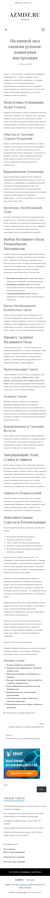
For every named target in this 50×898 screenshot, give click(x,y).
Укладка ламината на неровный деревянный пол (26, 725)
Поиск (6, 785)
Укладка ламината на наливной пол (21, 665)
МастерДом (25, 19)
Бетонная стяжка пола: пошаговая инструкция (23, 736)
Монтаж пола (30, 713)
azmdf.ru (25, 14)
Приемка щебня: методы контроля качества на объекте (23, 828)
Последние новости (34, 892)
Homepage (21, 892)
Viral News (25, 872)
